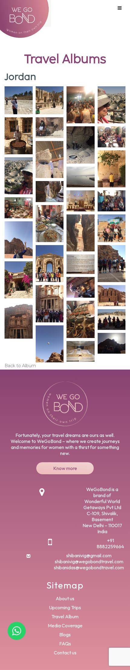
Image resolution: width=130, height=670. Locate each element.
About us (65, 598)
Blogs (65, 635)
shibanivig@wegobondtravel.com (89, 561)
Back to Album (20, 365)
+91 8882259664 (110, 543)
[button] (19, 100)
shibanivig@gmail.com (89, 555)
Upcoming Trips (65, 607)
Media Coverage (65, 625)
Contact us (65, 653)
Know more (65, 468)
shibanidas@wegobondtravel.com (89, 567)
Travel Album (65, 616)
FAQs (65, 644)
